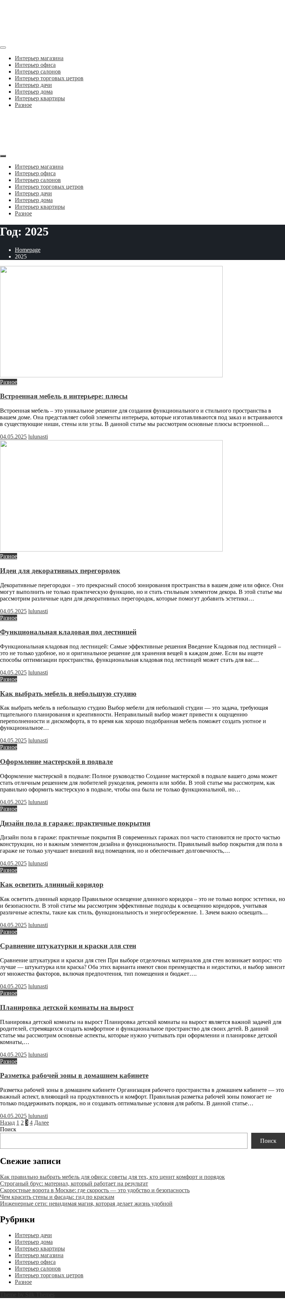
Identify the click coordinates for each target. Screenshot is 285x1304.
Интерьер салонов (38, 71)
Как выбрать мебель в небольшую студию (68, 693)
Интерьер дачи (33, 85)
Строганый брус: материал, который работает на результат (74, 1183)
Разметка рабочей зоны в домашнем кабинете (74, 1075)
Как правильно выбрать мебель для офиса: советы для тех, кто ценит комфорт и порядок (112, 1177)
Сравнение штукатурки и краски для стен (68, 946)
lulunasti (38, 436)
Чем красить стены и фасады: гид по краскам (57, 1197)
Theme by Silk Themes (27, 1294)
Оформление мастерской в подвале (56, 761)
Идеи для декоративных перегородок (60, 571)
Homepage (27, 250)
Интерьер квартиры (40, 98)
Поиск (8, 1129)
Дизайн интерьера (48, 14)
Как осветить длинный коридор (52, 884)
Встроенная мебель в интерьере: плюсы (64, 396)
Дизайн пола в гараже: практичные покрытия (75, 823)
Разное (23, 105)
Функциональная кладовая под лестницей (68, 632)
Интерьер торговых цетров (49, 78)
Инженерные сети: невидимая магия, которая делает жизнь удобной (86, 1203)
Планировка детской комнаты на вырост (67, 1007)
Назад (7, 1122)
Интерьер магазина (39, 58)
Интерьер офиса (35, 65)
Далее (41, 1122)
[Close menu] (3, 47)
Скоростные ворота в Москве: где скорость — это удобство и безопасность (95, 1190)
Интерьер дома (34, 91)
